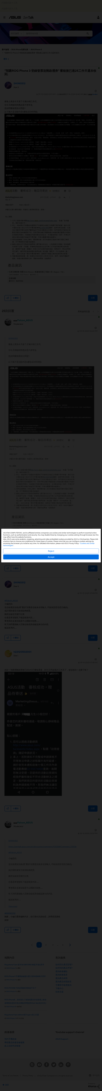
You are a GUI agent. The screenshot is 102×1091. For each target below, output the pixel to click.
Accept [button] (51, 556)
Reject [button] (51, 550)
